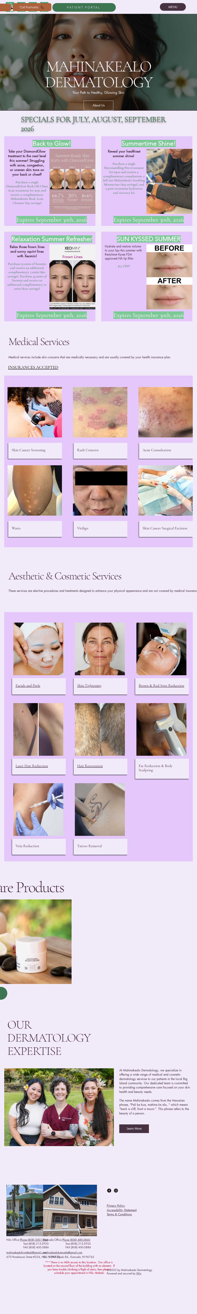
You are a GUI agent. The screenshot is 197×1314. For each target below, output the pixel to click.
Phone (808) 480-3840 (76, 1240)
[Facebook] (109, 1190)
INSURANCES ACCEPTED (33, 367)
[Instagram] (116, 1190)
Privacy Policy (116, 1206)
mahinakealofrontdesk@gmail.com (26, 1252)
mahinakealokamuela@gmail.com (62, 1252)
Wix (138, 1273)
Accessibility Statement (122, 1210)
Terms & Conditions (119, 1214)
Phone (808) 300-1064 (34, 1240)
